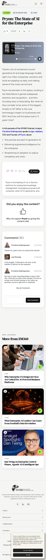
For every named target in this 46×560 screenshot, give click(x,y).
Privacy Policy (8, 545)
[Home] (10, 6)
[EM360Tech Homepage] (23, 493)
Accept (28, 555)
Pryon (22, 134)
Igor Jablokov (37, 131)
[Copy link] (29, 31)
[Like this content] (4, 31)
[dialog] (28, 546)
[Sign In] (34, 172)
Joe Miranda (16, 257)
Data (7, 13)
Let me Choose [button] (28, 550)
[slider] (24, 59)
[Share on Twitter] (19, 31)
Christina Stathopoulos (12, 131)
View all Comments (23, 288)
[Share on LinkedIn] (24, 31)
